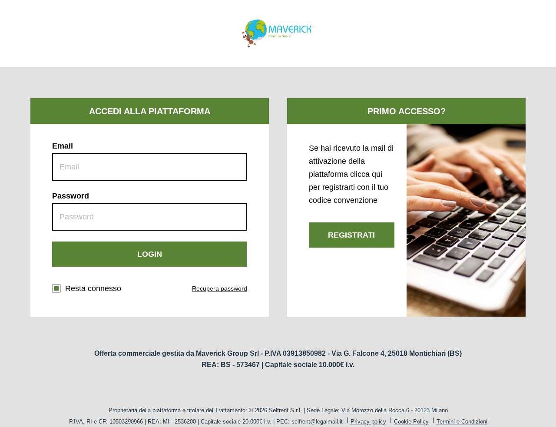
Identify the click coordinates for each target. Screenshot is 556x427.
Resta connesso (93, 288)
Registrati (351, 235)
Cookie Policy (411, 421)
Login (149, 254)
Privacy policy (368, 421)
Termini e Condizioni (462, 421)
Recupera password (219, 288)
